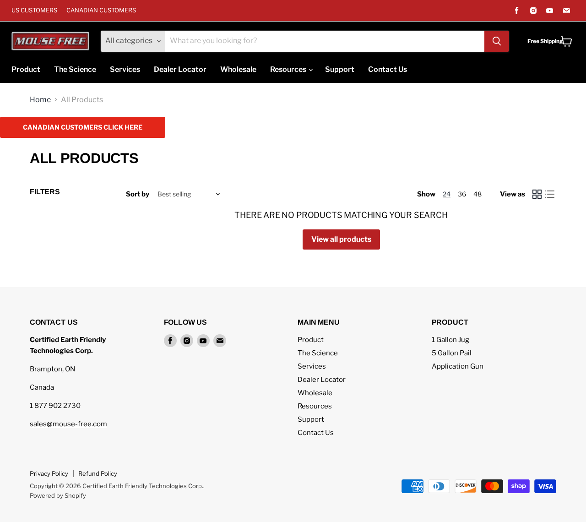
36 (462, 194)
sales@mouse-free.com (68, 424)
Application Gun (457, 366)
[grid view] (537, 194)
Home (40, 100)
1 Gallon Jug (450, 340)
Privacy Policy (49, 473)
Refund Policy (97, 473)
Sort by (137, 194)
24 (446, 194)
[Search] (496, 41)
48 (477, 194)
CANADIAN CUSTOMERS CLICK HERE (82, 127)
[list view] (549, 194)
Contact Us (387, 69)
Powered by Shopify (58, 495)
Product (25, 69)
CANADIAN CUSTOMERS (101, 10)
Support (339, 69)
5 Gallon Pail (452, 353)
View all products (341, 239)
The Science (75, 69)
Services (125, 69)
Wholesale (238, 69)
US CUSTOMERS (34, 10)
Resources (289, 69)
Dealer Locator (180, 69)
